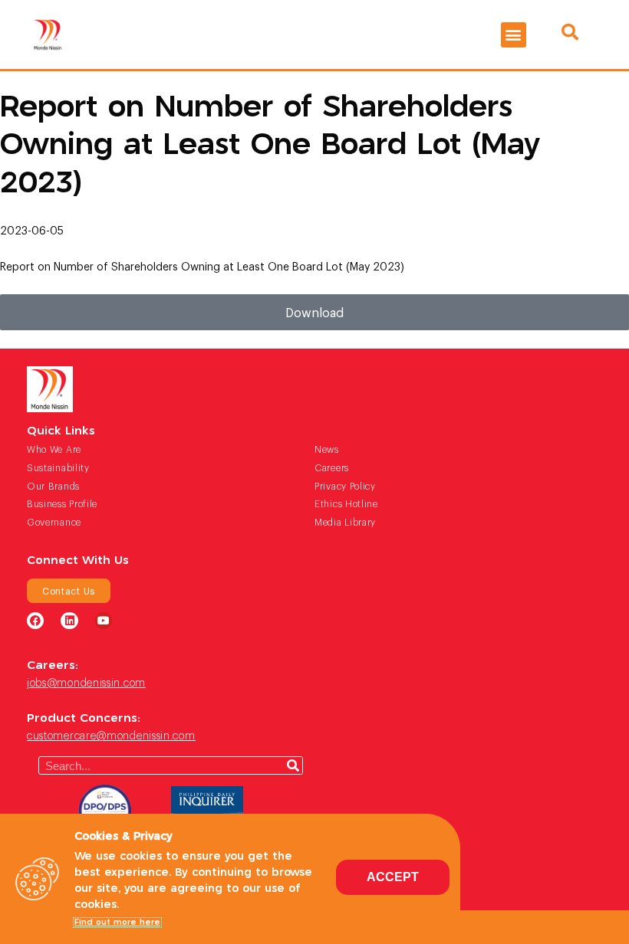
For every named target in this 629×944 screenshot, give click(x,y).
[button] (513, 35)
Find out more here (117, 922)
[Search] (293, 765)
